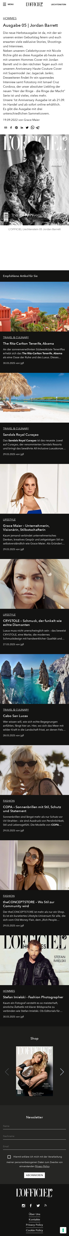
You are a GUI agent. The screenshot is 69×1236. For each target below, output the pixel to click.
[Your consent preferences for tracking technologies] (63, 1230)
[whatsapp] (32, 128)
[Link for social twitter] (38, 1206)
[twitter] (27, 128)
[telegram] (38, 128)
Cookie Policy (34, 1230)
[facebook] (11, 128)
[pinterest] (16, 128)
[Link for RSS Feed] (45, 1206)
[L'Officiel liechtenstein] (34, 4)
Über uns (34, 1214)
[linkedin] (21, 128)
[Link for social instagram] (23, 1206)
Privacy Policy (42, 1166)
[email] (5, 128)
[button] (62, 1072)
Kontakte (34, 1219)
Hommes (10, 18)
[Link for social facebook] (30, 1206)
